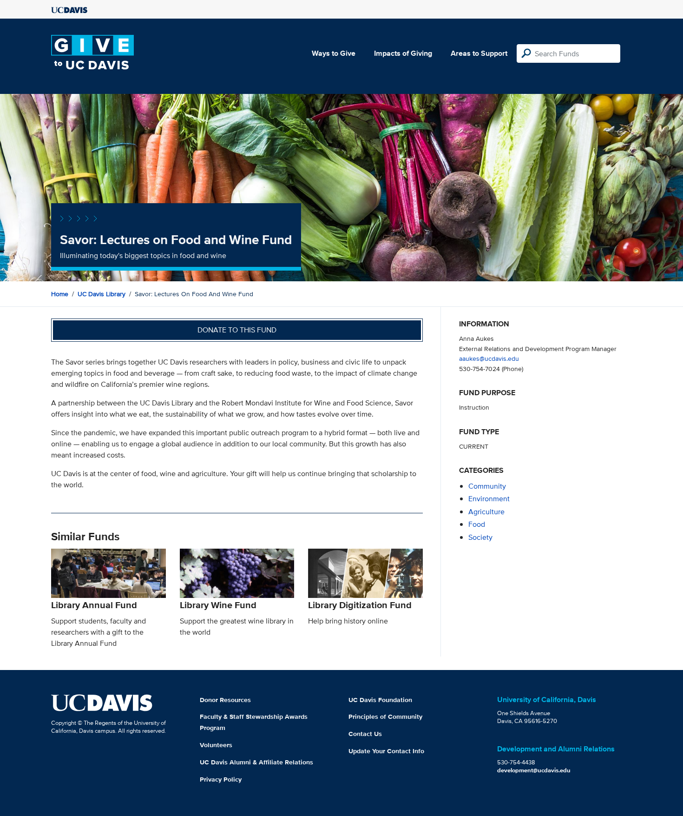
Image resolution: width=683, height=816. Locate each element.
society (480, 537)
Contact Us (365, 733)
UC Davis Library (101, 294)
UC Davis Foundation (380, 699)
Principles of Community (385, 716)
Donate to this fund (236, 330)
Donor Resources (225, 699)
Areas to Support (479, 53)
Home (59, 294)
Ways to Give (333, 53)
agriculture (486, 511)
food (476, 524)
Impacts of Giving (403, 53)
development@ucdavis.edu (534, 770)
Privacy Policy (221, 779)
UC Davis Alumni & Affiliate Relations (256, 762)
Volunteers (216, 745)
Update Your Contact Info (386, 751)
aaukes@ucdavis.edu (489, 358)
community (487, 486)
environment (489, 498)
